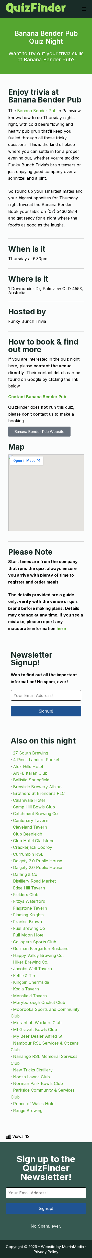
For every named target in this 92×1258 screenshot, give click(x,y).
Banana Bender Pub (36, 110)
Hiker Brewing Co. (30, 962)
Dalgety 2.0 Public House (37, 860)
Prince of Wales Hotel (34, 1103)
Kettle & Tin (24, 975)
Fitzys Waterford (29, 901)
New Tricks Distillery (33, 1069)
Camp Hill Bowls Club (34, 806)
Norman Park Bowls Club (38, 1083)
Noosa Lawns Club (31, 1076)
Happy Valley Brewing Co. (38, 955)
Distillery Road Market (34, 881)
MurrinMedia (73, 1246)
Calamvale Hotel (29, 800)
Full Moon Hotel (28, 934)
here (61, 628)
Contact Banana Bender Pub (37, 396)
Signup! (46, 711)
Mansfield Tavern (30, 995)
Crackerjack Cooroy (32, 847)
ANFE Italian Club (30, 773)
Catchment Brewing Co (35, 813)
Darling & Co (25, 874)
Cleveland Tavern (30, 827)
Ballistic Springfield (31, 779)
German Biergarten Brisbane (40, 948)
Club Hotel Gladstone (33, 840)
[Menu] (84, 9)
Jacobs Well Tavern (32, 968)
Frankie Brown (27, 921)
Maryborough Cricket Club (39, 1002)
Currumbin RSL (28, 854)
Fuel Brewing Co (29, 928)
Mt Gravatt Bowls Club (35, 1029)
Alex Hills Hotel (28, 766)
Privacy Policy (45, 1251)
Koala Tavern (26, 988)
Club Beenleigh (27, 834)
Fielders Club (25, 894)
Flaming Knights (28, 914)
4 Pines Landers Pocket (36, 759)
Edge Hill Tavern (29, 887)
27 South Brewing (30, 753)
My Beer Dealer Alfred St (37, 1036)
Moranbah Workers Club (37, 1022)
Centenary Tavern (30, 820)
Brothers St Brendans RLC (39, 793)
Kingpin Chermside (31, 982)
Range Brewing (27, 1110)
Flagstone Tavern (30, 908)
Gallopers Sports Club (34, 941)
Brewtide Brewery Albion (37, 786)
